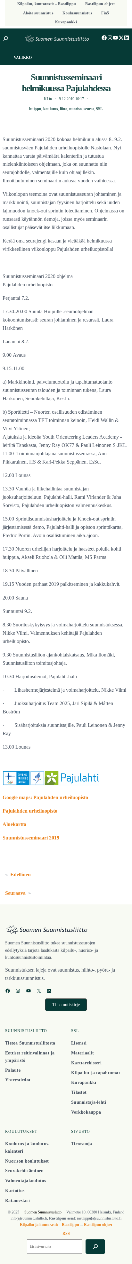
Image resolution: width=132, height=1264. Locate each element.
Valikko (23, 57)
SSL (99, 109)
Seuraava (15, 893)
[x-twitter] (121, 38)
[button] (66, 1004)
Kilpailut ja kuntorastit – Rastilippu (49, 1224)
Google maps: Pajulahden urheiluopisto (45, 797)
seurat (89, 109)
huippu (35, 109)
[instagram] (110, 38)
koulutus (50, 109)
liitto (63, 109)
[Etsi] (95, 1246)
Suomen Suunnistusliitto (43, 1212)
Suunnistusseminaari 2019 (31, 838)
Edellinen (20, 875)
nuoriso (75, 109)
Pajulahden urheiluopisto (30, 811)
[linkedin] (126, 38)
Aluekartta (14, 824)
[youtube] (115, 38)
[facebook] (104, 38)
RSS (66, 1233)
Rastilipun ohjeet (98, 1224)
